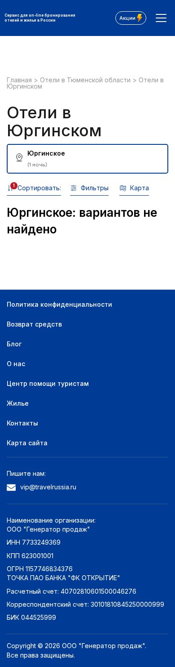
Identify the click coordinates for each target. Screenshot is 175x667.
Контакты (22, 423)
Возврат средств (34, 324)
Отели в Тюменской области (86, 80)
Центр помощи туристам (48, 383)
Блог (14, 344)
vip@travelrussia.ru (48, 487)
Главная (20, 80)
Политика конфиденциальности (59, 304)
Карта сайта (27, 443)
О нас (16, 363)
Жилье (18, 403)
